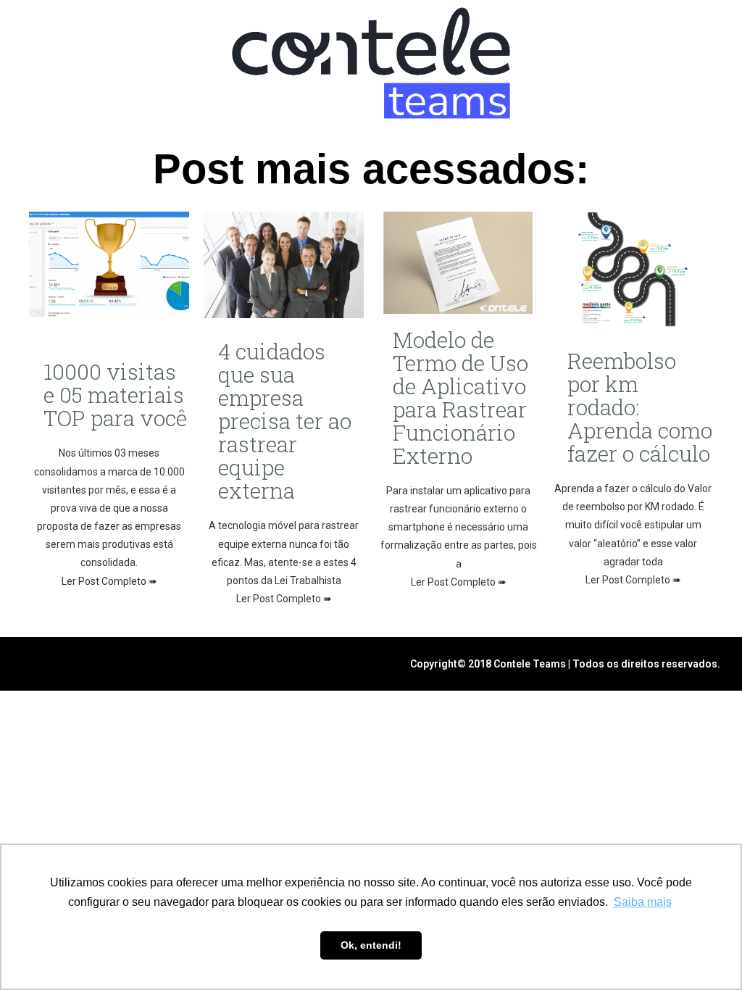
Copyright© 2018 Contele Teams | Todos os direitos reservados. (565, 664)
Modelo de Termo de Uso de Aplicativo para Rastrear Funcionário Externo (460, 397)
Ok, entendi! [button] (371, 945)
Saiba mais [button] (643, 902)
